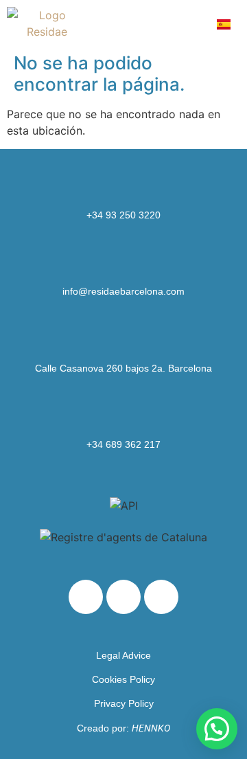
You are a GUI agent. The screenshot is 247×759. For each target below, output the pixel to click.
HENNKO (151, 728)
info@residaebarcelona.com (123, 291)
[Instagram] (161, 597)
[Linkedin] (86, 597)
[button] (191, 23)
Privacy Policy (124, 703)
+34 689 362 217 (123, 444)
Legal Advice (123, 655)
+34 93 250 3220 (123, 214)
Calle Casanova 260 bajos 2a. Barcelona (123, 368)
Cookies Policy (123, 679)
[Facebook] (123, 597)
